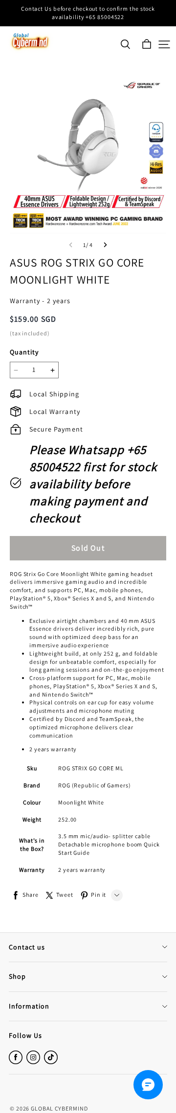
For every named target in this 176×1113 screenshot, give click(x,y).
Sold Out (88, 548)
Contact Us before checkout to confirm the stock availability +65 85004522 (88, 13)
